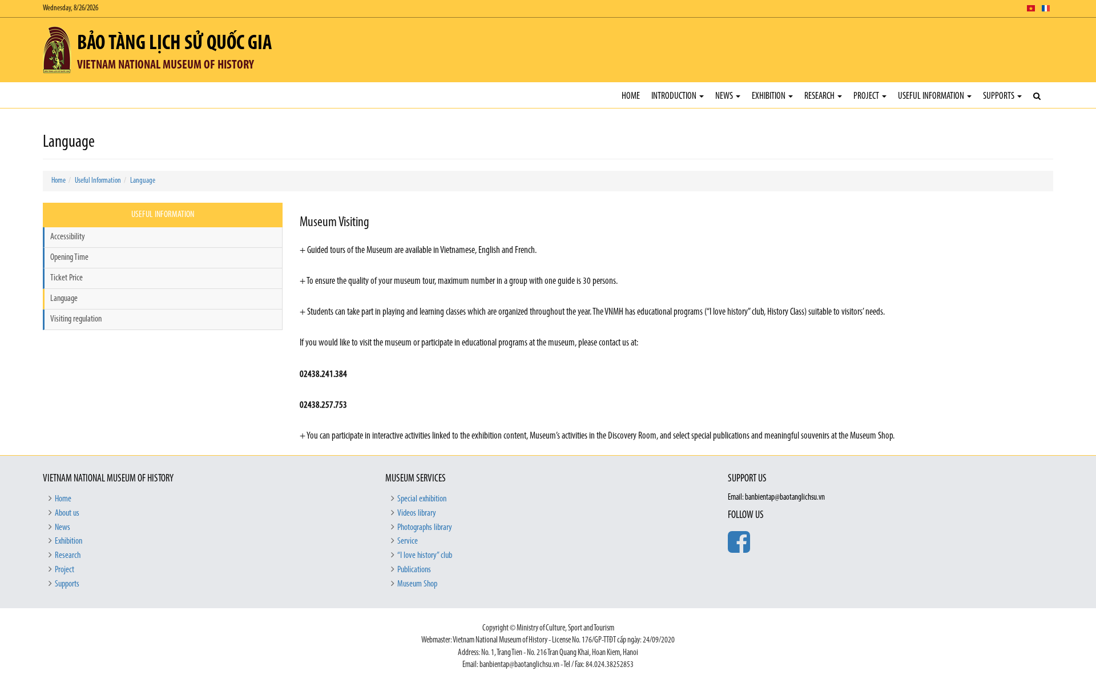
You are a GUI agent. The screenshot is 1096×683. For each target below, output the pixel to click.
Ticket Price (66, 278)
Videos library (416, 513)
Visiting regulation (76, 319)
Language (142, 180)
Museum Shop (417, 584)
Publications (414, 569)
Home (631, 96)
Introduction (674, 96)
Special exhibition (421, 499)
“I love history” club (424, 555)
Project (867, 96)
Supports (999, 96)
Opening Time (69, 257)
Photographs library (424, 527)
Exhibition (769, 96)
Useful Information (932, 96)
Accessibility (67, 237)
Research (820, 96)
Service (407, 541)
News (725, 96)
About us (67, 513)
